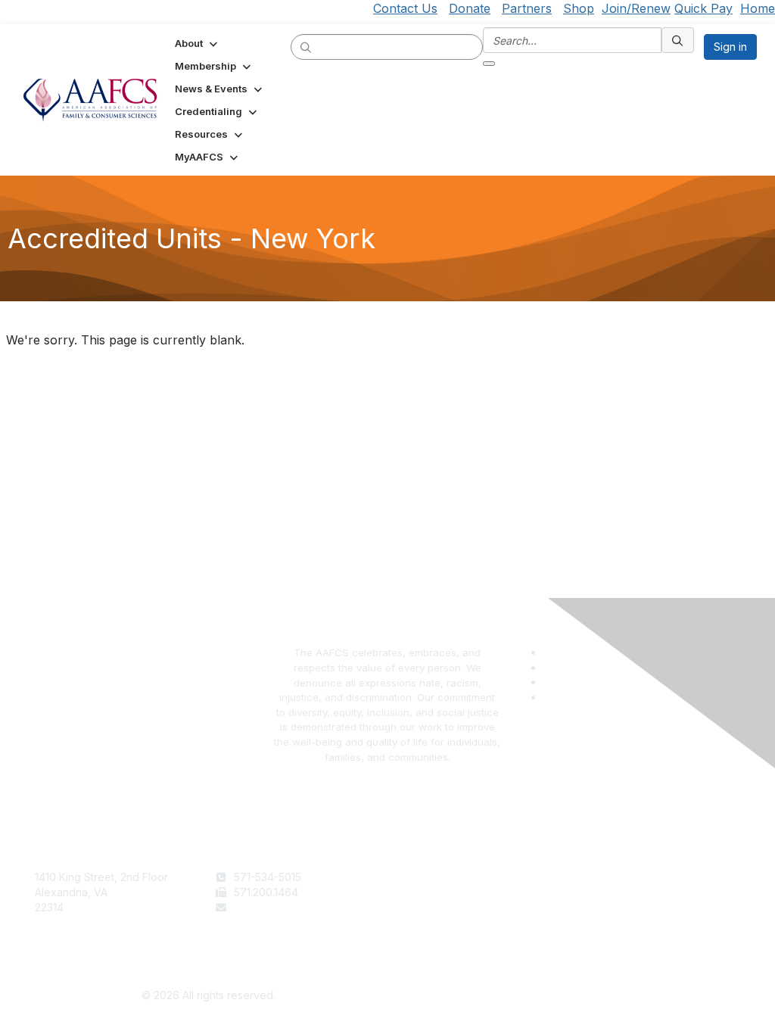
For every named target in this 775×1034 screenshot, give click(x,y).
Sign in (730, 46)
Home (757, 8)
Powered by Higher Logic (567, 996)
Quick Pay (703, 8)
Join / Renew (426, 876)
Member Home (431, 936)
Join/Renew (636, 8)
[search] (306, 46)
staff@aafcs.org (273, 907)
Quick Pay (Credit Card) (453, 921)
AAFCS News (426, 892)
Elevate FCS (424, 907)
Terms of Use (606, 876)
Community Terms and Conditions (656, 907)
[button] (197, 43)
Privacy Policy (608, 892)
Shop (578, 8)
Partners (527, 8)
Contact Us (405, 8)
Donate (469, 8)
